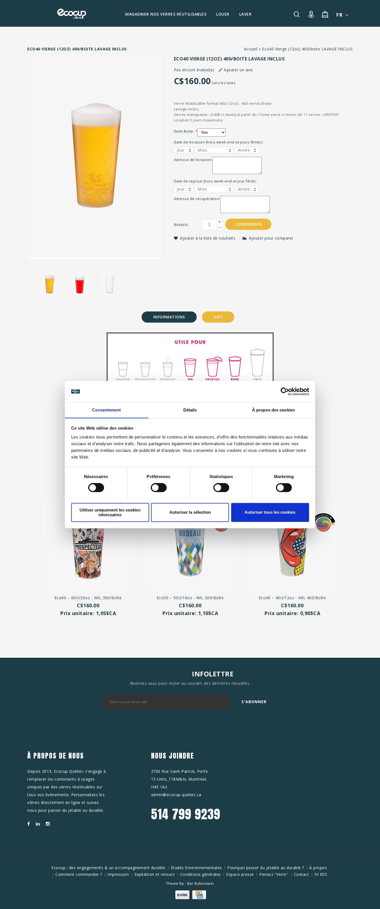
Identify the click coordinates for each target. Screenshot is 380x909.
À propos (318, 867)
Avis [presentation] (218, 317)
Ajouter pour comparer (271, 238)
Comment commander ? (78, 874)
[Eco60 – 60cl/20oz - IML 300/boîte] (88, 545)
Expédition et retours (154, 874)
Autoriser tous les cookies (270, 512)
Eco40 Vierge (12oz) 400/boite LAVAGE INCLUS (307, 49)
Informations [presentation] (169, 317)
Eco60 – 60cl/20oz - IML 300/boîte (88, 597)
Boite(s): (181, 224)
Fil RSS (320, 874)
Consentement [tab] (106, 410)
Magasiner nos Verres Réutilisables (165, 14)
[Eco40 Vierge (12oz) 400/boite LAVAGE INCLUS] (95, 157)
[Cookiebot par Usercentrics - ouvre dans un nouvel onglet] (284, 391)
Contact (301, 874)
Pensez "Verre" (273, 874)
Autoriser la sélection (190, 512)
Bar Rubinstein (200, 883)
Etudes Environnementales (196, 867)
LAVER (245, 14)
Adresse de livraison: (193, 159)
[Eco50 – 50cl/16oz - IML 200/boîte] (190, 545)
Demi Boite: (186, 131)
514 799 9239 (185, 814)
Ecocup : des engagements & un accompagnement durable (108, 867)
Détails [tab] (190, 410)
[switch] (152, 487)
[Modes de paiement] (190, 897)
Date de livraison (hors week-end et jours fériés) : (219, 142)
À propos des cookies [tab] (273, 410)
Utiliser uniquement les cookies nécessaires (110, 512)
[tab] (169, 317)
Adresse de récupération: (197, 198)
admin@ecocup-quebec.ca (176, 794)
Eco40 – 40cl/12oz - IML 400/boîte (292, 597)
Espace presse (240, 874)
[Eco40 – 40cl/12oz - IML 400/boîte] (292, 545)
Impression (118, 874)
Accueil (251, 49)
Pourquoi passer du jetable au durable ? (265, 867)
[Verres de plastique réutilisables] (71, 13)
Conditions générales (200, 874)
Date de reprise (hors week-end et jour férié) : (216, 181)
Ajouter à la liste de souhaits (208, 238)
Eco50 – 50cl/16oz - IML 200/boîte (190, 597)
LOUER (223, 14)
